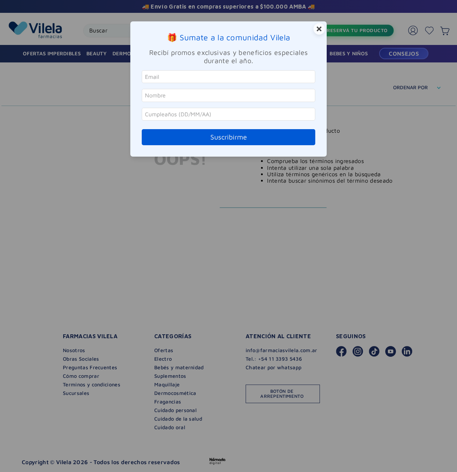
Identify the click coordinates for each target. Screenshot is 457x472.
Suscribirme (228, 137)
